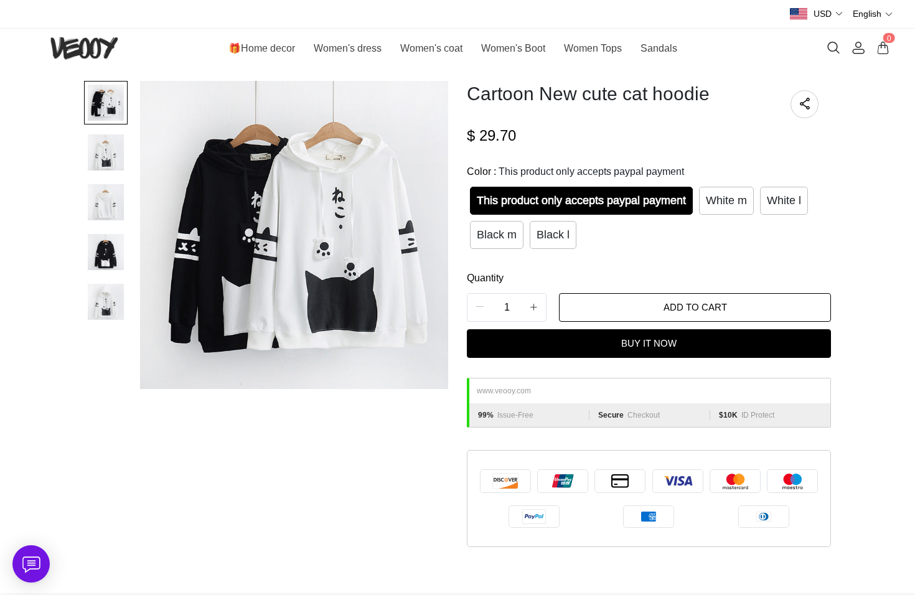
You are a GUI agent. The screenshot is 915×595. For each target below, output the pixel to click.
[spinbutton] (507, 307)
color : (575, 171)
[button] (828, 14)
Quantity (485, 278)
